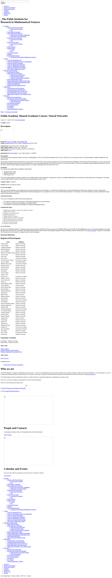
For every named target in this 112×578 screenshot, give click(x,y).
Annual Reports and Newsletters (15, 88)
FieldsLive (6, 12)
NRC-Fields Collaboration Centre (16, 69)
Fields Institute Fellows (13, 72)
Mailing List (7, 13)
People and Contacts (9, 9)
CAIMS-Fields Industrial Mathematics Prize (18, 82)
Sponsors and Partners (9, 7)
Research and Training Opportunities (16, 98)
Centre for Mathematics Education (16, 66)
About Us (6, 6)
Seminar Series (11, 48)
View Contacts (8, 434)
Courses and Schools (12, 52)
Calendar (6, 10)
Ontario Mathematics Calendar (15, 109)
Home (2, 112)
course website (92, 230)
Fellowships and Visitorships (14, 73)
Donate (6, 15)
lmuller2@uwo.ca (9, 143)
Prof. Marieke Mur (22, 141)
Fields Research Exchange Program (19, 100)
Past (11, 30)
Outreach (9, 54)
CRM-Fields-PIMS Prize (13, 84)
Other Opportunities (15, 101)
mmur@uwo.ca (27, 143)
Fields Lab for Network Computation (20, 35)
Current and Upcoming (16, 29)
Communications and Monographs (16, 90)
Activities (6, 26)
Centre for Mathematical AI (14, 60)
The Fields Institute (20, 120)
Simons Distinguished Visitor (14, 79)
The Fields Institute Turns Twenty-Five (17, 91)
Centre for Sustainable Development (16, 67)
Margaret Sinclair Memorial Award (16, 85)
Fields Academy (11, 47)
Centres (6, 58)
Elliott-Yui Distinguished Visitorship (19, 78)
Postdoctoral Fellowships (16, 76)
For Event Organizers (12, 104)
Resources (6, 95)
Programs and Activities (11, 112)
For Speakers (10, 106)
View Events (7, 475)
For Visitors (10, 107)
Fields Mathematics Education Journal (17, 92)
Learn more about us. (90, 374)
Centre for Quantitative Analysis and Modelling (19, 61)
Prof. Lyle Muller (12, 141)
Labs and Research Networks (14, 33)
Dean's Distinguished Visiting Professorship (18, 81)
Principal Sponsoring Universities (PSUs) (11, 352)
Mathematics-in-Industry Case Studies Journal (19, 94)
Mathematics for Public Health (18, 36)
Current (12, 50)
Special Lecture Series (13, 42)
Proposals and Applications (14, 97)
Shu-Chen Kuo (5, 358)
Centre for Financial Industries (15, 63)
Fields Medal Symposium (13, 32)
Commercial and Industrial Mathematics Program (23, 57)
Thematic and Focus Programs (15, 27)
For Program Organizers (13, 103)
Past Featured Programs (13, 55)
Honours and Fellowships (10, 70)
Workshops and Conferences (14, 38)
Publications (7, 87)
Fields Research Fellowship (17, 75)
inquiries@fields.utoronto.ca (12, 391)
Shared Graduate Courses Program (10, 350)
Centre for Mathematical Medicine (16, 64)
